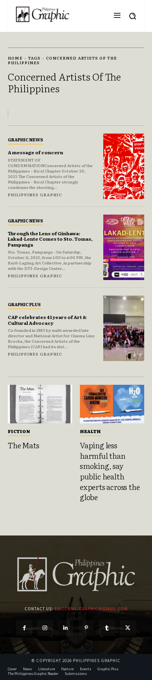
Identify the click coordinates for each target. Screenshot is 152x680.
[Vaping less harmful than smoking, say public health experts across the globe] (112, 404)
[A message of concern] (123, 166)
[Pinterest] (86, 628)
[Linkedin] (65, 628)
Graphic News (25, 139)
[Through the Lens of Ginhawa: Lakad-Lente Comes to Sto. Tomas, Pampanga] (123, 247)
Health (90, 431)
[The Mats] (40, 404)
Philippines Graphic (35, 194)
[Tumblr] (107, 628)
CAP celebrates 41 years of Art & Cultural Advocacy (47, 320)
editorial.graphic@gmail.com (91, 608)
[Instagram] (45, 628)
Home (15, 58)
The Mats (23, 445)
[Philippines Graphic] (42, 14)
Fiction (19, 431)
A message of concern (35, 152)
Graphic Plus (24, 304)
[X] (127, 628)
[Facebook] (24, 628)
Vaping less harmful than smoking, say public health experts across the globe (110, 471)
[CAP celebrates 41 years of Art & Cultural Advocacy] (123, 328)
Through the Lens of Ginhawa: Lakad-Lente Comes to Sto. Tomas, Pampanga (50, 239)
